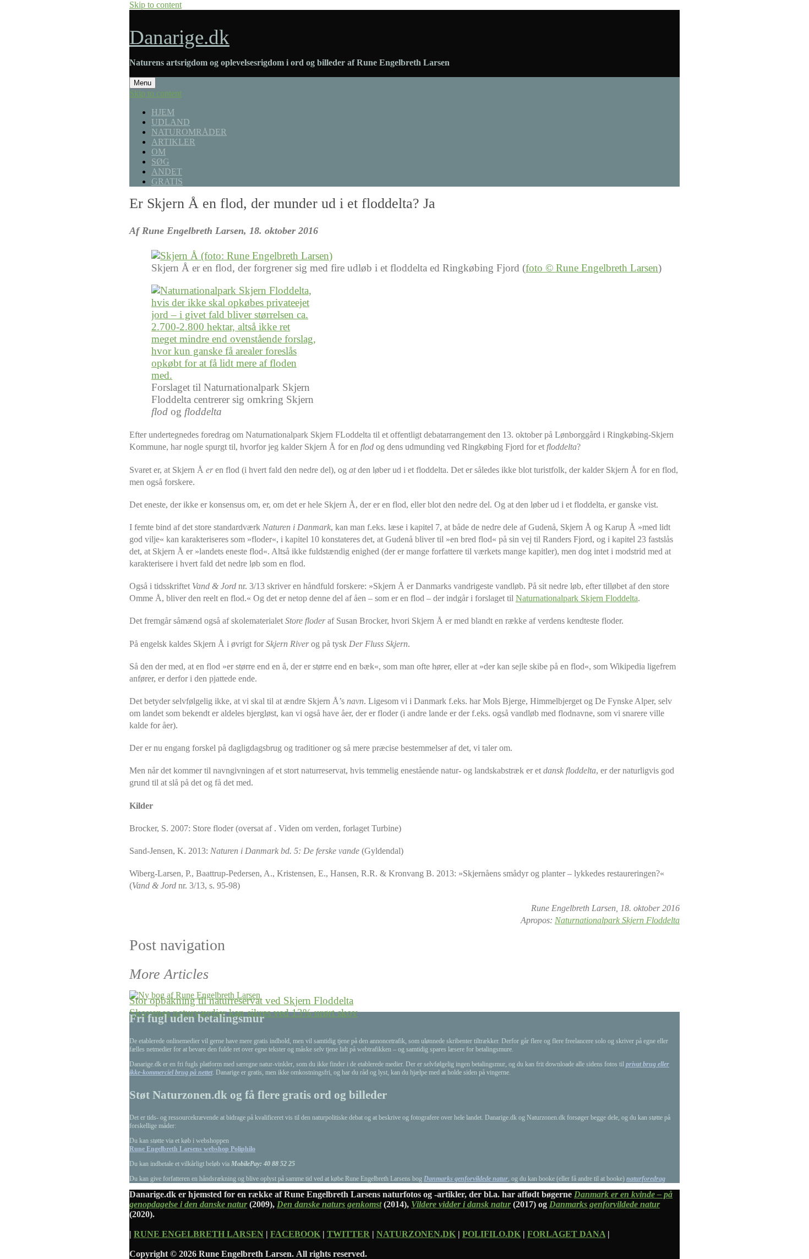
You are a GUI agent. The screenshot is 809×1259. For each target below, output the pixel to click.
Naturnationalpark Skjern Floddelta (577, 598)
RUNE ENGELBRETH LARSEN (199, 1234)
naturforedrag (645, 1178)
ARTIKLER (173, 141)
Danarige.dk (179, 37)
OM (158, 151)
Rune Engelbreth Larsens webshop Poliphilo (192, 1149)
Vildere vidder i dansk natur (461, 1204)
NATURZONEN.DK (416, 1234)
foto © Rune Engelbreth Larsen (592, 268)
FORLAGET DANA (566, 1234)
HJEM (162, 112)
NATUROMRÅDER (189, 132)
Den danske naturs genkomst (329, 1204)
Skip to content (155, 4)
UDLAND (170, 122)
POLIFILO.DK (491, 1234)
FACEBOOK (295, 1234)
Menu (142, 83)
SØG (160, 161)
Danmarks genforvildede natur (466, 1178)
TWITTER (348, 1234)
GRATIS (167, 181)
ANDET (166, 171)
